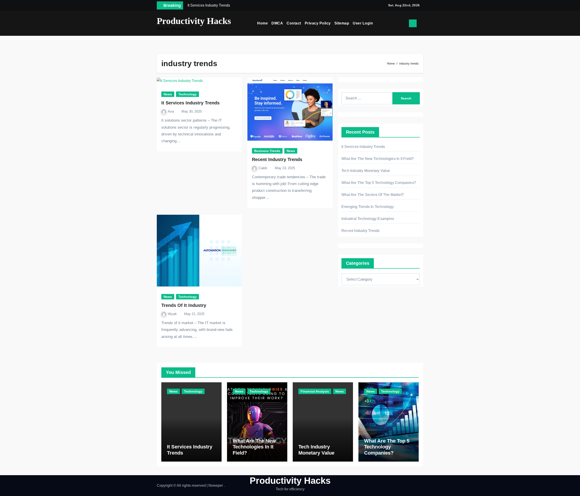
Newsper (215, 485)
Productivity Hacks (194, 21)
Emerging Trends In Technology (367, 207)
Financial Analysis (315, 391)
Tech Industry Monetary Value (365, 171)
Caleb (263, 168)
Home (262, 23)
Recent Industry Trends (277, 159)
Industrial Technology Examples (367, 219)
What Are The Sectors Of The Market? (372, 195)
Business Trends (267, 151)
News (168, 94)
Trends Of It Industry (183, 305)
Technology (187, 94)
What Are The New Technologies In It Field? (377, 159)
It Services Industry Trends (190, 102)
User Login (363, 23)
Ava (171, 111)
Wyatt (172, 314)
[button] (421, 23)
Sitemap (341, 23)
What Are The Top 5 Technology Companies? (378, 183)
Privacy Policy (318, 23)
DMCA (277, 23)
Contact (294, 23)
